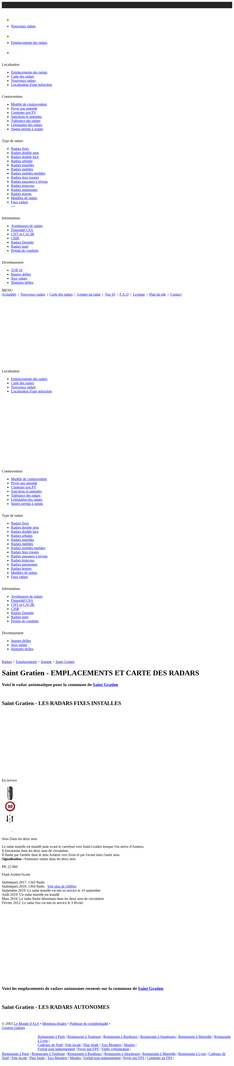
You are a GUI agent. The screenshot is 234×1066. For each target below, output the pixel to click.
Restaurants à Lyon (192, 1054)
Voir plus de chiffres (61, 886)
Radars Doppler (22, 242)
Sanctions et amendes (26, 117)
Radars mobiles (22, 169)
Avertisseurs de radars (27, 226)
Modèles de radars (24, 198)
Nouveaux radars (23, 80)
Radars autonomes (24, 190)
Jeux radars (19, 278)
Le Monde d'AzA (26, 1024)
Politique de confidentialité (89, 1024)
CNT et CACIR (22, 234)
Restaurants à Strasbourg (158, 1037)
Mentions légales (54, 1024)
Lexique (139, 294)
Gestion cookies (13, 1028)
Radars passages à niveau (29, 181)
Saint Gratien (65, 662)
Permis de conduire (25, 250)
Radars (7, 662)
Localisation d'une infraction (31, 85)
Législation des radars (26, 125)
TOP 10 (16, 270)
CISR (15, 238)
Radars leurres (21, 194)
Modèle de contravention (29, 104)
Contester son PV (23, 112)
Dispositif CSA (22, 230)
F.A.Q (124, 294)
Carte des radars (22, 76)
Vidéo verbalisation (115, 1049)
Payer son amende (24, 108)
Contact (175, 294)
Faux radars (19, 202)
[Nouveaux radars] (15, 20)
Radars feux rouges (25, 177)
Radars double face (25, 157)
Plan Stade (91, 1045)
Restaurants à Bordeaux (120, 1037)
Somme (46, 662)
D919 (6, 831)
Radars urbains (21, 161)
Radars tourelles (22, 165)
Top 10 (110, 294)
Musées (129, 1045)
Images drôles (21, 274)
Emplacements (26, 662)
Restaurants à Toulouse (84, 1037)
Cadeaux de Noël (50, 1045)
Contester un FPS (159, 1058)
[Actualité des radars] (22, 53)
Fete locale (73, 1045)
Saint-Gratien (22, 831)
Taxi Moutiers (111, 1045)
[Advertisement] (117, 331)
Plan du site (157, 294)
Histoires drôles (22, 282)
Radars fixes (20, 149)
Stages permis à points (27, 129)
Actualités (9, 294)
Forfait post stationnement (56, 1049)
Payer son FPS (88, 1049)
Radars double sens (25, 153)
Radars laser (20, 246)
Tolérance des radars (25, 121)
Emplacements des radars (29, 72)
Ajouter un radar (89, 294)
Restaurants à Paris (51, 1037)
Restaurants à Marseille (195, 1037)
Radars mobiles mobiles (28, 173)
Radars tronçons (22, 186)
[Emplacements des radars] (14, 36)
